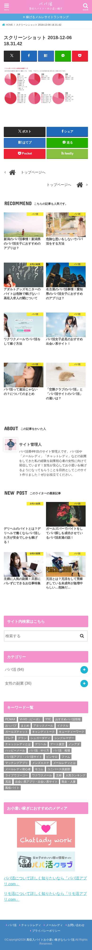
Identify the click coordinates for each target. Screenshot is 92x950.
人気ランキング (75, 775)
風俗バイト (12, 787)
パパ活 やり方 (39, 750)
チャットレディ (31, 925)
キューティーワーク (71, 731)
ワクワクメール (42, 775)
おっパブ (11, 725)
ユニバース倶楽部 (58, 769)
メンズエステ (40, 763)
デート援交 (57, 744)
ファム (66, 756)
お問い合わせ (75, 925)
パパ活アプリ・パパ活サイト (23, 756)
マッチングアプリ (16, 763)
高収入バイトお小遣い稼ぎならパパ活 (50, 939)
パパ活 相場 (61, 750)
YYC (48, 719)
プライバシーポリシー (46, 930)
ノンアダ (74, 744)
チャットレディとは (18, 744)
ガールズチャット (16, 731)
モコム (39, 769)
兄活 (8, 781)
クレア (9, 738)
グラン (22, 738)
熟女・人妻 (69, 781)
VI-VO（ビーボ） (30, 719)
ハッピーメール (15, 750)
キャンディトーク (43, 731)
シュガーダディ (40, 738)
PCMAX (10, 719)
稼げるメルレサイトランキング (47, 17)
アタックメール (43, 725)
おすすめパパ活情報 (68, 719)
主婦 (59, 775)
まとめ (25, 725)
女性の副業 (18, 683)
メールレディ (54, 925)
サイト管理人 (30, 444)
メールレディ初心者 (18, 769)
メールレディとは (64, 763)
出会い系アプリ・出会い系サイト (36, 781)
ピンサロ (52, 756)
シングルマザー (64, 738)
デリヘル (40, 744)
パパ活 (14, 669)
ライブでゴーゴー (16, 775)
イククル (62, 725)
